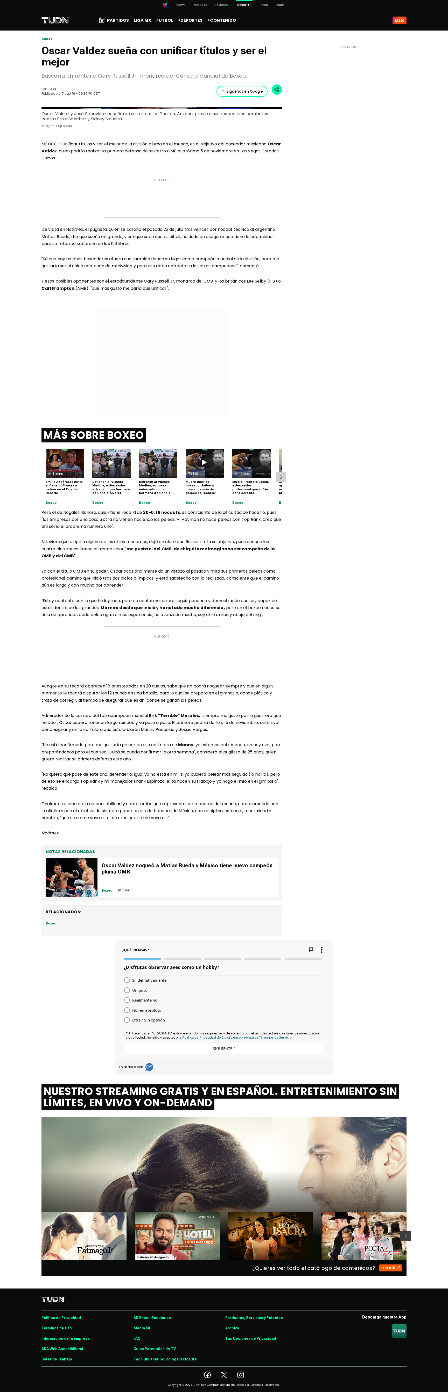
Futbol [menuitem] (164, 20)
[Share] (277, 89)
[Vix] (400, 20)
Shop (280, 5)
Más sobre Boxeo (94, 435)
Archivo (232, 1328)
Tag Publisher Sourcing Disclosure (165, 1359)
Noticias (200, 5)
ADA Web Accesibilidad (62, 1349)
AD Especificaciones (152, 1318)
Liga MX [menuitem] (142, 20)
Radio (264, 5)
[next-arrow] (281, 477)
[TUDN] (55, 20)
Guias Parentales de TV (155, 1349)
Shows (181, 5)
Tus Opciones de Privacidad (250, 1338)
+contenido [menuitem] (221, 20)
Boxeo (47, 39)
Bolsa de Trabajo (56, 1359)
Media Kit (142, 1328)
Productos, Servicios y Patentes (254, 1318)
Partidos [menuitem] (118, 20)
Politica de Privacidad (61, 1318)
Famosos (222, 5)
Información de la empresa (65, 1338)
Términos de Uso (56, 1328)
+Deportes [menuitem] (190, 20)
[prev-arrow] (38, 1236)
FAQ (137, 1338)
